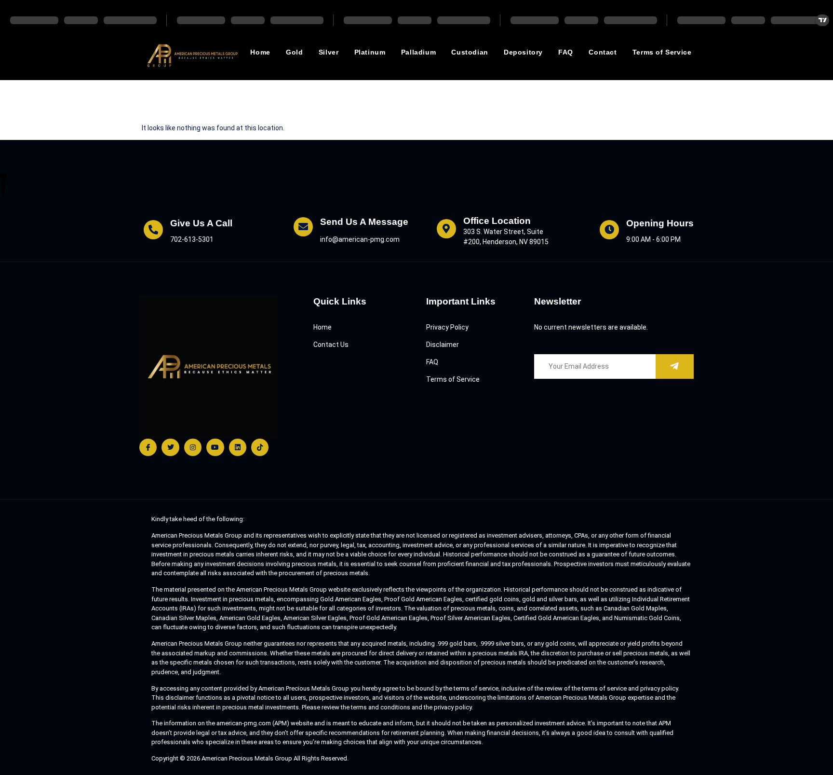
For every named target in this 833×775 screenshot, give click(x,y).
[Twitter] (170, 447)
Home (260, 52)
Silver (329, 52)
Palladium (418, 52)
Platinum (370, 52)
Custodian (469, 52)
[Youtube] (215, 447)
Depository (523, 52)
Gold (294, 52)
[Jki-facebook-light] (148, 447)
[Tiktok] (260, 447)
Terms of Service (662, 52)
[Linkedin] (237, 447)
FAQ (565, 52)
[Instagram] (193, 447)
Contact (603, 52)
